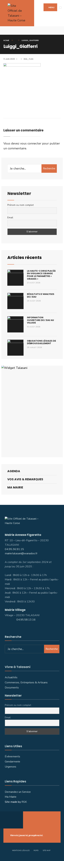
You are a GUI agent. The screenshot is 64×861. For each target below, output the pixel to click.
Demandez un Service (18, 792)
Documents (12, 687)
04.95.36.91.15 (14, 549)
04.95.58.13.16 (26, 620)
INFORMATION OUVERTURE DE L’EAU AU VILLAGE (40, 320)
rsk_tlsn (28, 59)
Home (6, 40)
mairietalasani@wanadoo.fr (21, 553)
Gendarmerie (12, 761)
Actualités (11, 677)
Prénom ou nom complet (20, 205)
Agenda (13, 471)
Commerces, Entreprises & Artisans (26, 682)
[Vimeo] (10, 31)
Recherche (49, 168)
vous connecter (30, 143)
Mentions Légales (21, 850)
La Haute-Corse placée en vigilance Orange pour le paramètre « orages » (41, 274)
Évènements (12, 756)
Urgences (10, 767)
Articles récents (24, 257)
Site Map (46, 850)
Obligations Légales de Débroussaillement (41, 342)
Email (10, 217)
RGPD (36, 850)
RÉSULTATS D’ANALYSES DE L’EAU (40, 295)
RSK (24, 802)
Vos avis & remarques (25, 479)
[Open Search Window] (58, 31)
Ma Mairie (15, 487)
